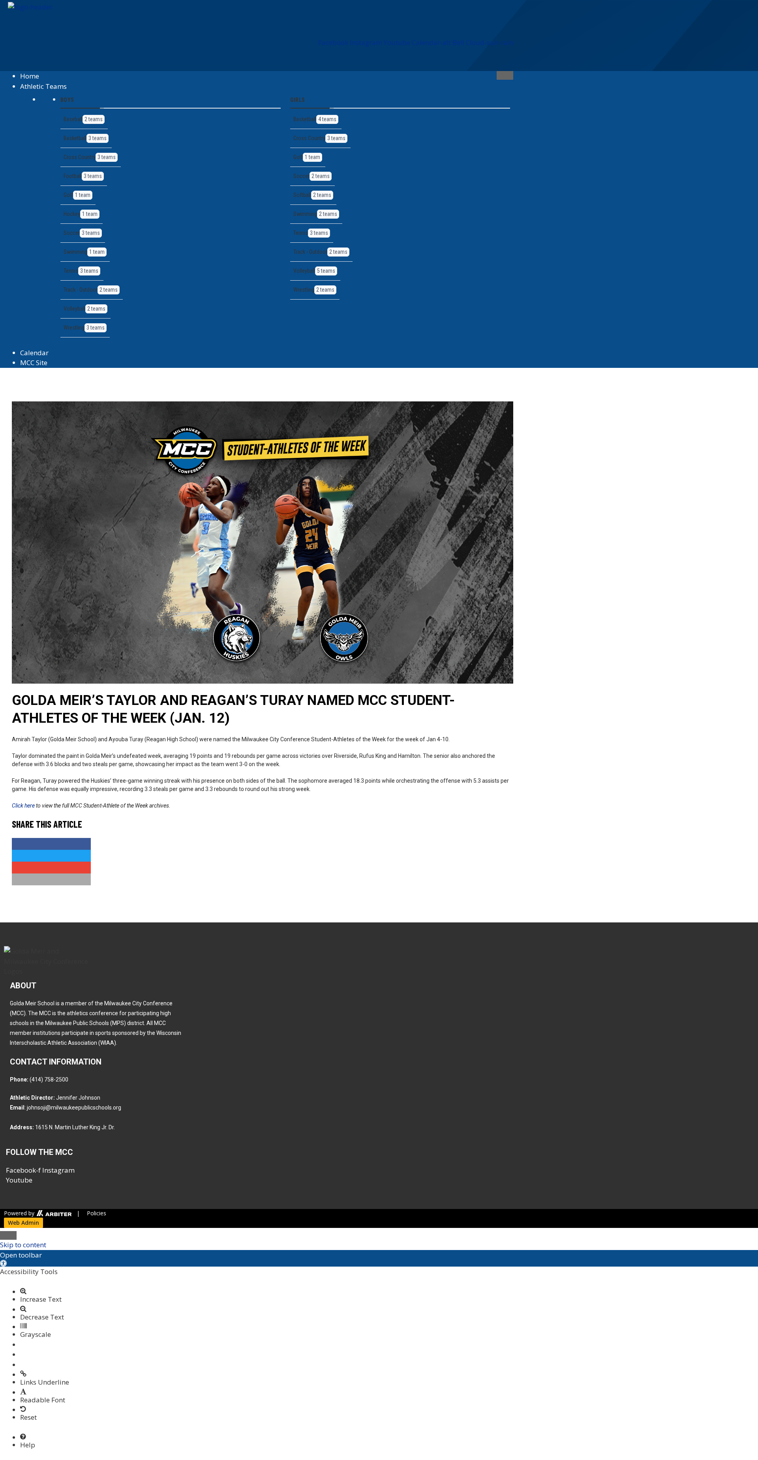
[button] (261, 62)
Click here (23, 805)
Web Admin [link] (23, 1222)
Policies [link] (96, 1213)
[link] (53, 1213)
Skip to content (23, 1244)
